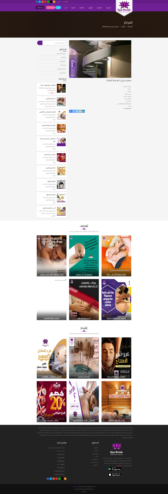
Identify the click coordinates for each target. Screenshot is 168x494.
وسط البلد (63, 65)
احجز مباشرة (40, 7)
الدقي (96, 456)
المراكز (123, 26)
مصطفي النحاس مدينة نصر (48, 139)
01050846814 (61, 468)
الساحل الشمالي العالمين (47, 112)
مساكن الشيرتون (61, 53)
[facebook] (36, 1)
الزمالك (96, 450)
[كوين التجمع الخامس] (61, 128)
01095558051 (61, 458)
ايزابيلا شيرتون (51, 194)
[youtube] (45, 1)
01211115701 (61, 451)
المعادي (96, 465)
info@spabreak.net (59, 471)
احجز (66, 7)
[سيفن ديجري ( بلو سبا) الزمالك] (124, 8)
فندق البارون (51, 181)
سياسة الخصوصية (80, 489)
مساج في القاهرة (60, 428)
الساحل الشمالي (61, 69)
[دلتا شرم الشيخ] (61, 101)
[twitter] (39, 1)
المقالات (81, 7)
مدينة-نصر (95, 459)
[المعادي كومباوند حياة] (61, 88)
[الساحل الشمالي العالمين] (61, 115)
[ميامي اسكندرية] (61, 157)
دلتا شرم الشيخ (51, 98)
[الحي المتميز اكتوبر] (61, 211)
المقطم (63, 57)
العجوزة (96, 448)
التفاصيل (118, 465)
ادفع (58, 7)
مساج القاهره (118, 430)
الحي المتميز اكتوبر (49, 208)
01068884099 (61, 461)
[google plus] (42, 1)
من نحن (84, 491)
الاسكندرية (63, 73)
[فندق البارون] (61, 184)
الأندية (73, 7)
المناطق (99, 7)
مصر (64, 1)
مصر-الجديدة (94, 462)
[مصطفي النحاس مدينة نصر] (61, 141)
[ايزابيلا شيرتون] (61, 197)
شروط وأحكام (89, 489)
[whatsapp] (48, 1)
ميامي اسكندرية (50, 154)
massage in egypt (77, 435)
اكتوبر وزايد (62, 61)
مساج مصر (121, 428)
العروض (90, 7)
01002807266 (61, 454)
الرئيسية (108, 7)
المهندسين (95, 453)
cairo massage (128, 428)
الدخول (59, 1)
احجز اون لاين (51, 7)
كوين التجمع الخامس (49, 125)
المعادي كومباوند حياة (48, 85)
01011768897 (61, 464)
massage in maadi (74, 428)
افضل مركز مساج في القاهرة (110, 428)
